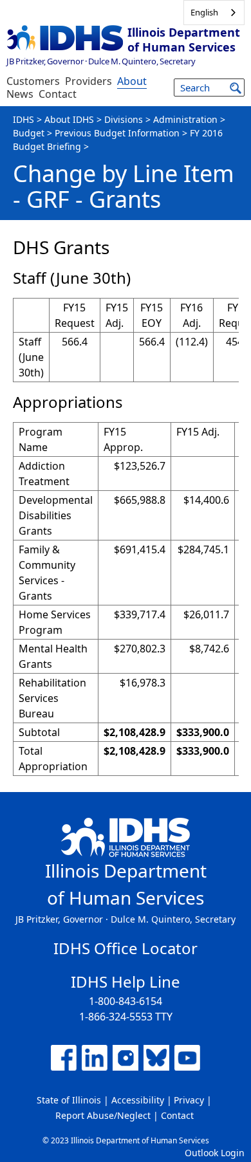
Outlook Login (215, 1153)
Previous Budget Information (117, 133)
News (19, 94)
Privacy (189, 1100)
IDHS (23, 119)
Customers (33, 81)
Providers (88, 81)
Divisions (123, 119)
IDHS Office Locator (125, 948)
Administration (185, 119)
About (132, 81)
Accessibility (137, 1100)
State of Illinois (69, 1100)
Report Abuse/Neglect (103, 1115)
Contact (58, 94)
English (204, 12)
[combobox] (214, 12)
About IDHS (69, 119)
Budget (28, 133)
